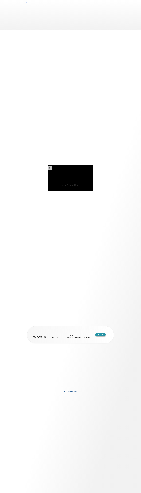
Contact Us (97, 15)
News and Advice (84, 15)
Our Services (61, 15)
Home (52, 15)
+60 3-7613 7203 (56, 337)
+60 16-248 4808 (56, 336)
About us (72, 15)
